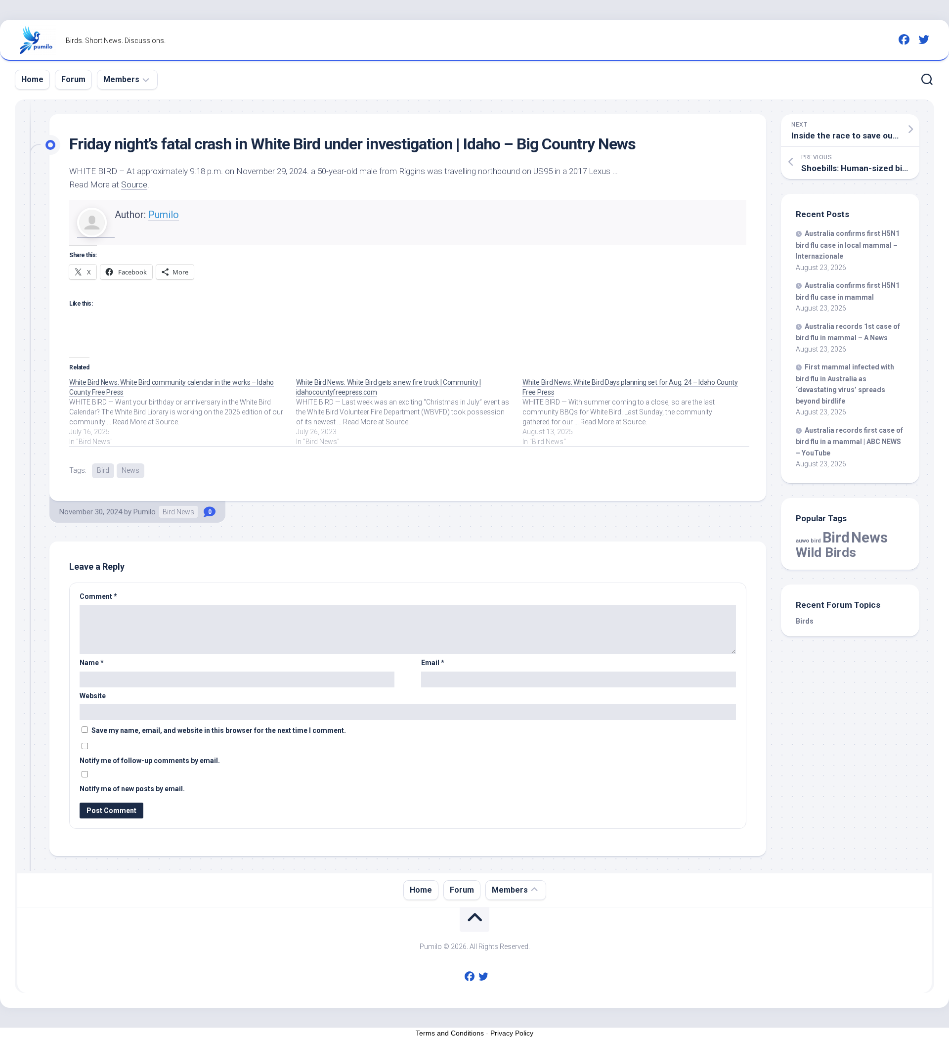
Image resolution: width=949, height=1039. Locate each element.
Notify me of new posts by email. (132, 789)
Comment (98, 596)
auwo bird (808, 541)
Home (32, 79)
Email (432, 663)
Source (134, 184)
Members (121, 79)
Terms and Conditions (450, 1033)
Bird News (178, 512)
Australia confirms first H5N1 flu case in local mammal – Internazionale (848, 244)
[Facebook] (904, 39)
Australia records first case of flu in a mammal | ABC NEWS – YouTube (849, 441)
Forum (73, 79)
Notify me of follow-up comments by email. (150, 761)
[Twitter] (923, 39)
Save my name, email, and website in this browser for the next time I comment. (218, 730)
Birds (805, 621)
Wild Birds (826, 552)
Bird (103, 470)
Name (92, 663)
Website (93, 696)
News (130, 470)
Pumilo (163, 215)
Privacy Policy (511, 1033)
